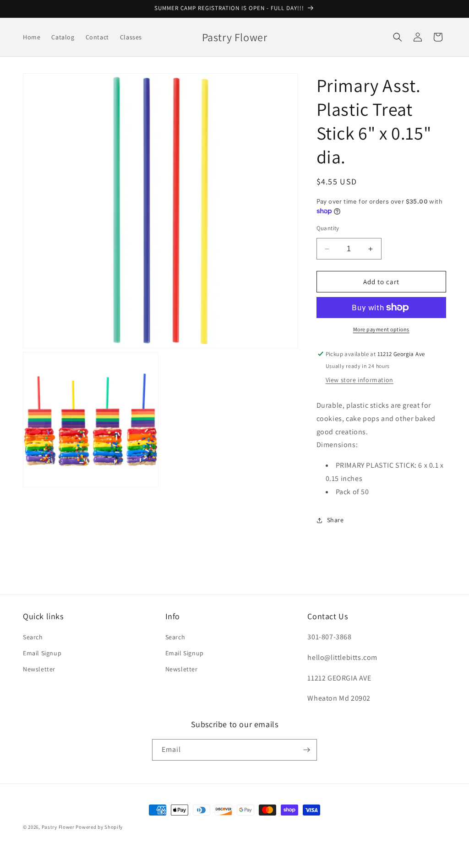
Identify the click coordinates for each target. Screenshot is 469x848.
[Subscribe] (306, 750)
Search (33, 637)
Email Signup (42, 653)
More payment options (381, 329)
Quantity (327, 228)
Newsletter (39, 669)
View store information (359, 380)
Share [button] (335, 520)
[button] (397, 37)
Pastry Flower (58, 827)
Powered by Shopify (99, 827)
